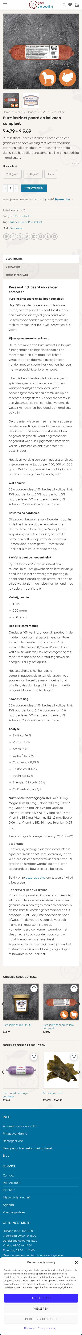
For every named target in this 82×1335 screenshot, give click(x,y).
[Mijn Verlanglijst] (70, 5)
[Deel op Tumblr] (47, 236)
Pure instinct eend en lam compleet (58, 1026)
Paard (23, 221)
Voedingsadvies (14, 1212)
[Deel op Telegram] (54, 236)
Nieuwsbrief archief (16, 1197)
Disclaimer (30, 1328)
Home (6, 111)
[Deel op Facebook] (13, 236)
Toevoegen (34, 188)
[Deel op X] (20, 236)
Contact (8, 1175)
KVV (43, 111)
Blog (6, 1155)
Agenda (8, 1205)
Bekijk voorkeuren (41, 1319)
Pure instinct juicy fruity (17, 1024)
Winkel (18, 111)
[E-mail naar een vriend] (34, 236)
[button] (76, 1262)
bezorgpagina (36, 877)
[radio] (12, 174)
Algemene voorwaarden (20, 1126)
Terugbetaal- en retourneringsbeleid (28, 1148)
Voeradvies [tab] (13, 267)
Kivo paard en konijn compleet (15, 1094)
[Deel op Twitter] (27, 236)
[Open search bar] (64, 4)
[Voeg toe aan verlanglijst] (34, 988)
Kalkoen (14, 221)
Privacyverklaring (47, 1328)
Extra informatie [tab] (17, 275)
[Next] (72, 51)
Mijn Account (11, 1183)
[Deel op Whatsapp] (6, 236)
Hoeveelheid (10, 166)
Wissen (75, 163)
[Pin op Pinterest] (41, 236)
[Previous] (9, 51)
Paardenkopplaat (53, 1093)
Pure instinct (58, 111)
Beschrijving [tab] (14, 259)
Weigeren (41, 1308)
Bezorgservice (13, 1141)
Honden (31, 111)
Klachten (9, 1190)
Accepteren (41, 1298)
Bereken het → (64, 199)
